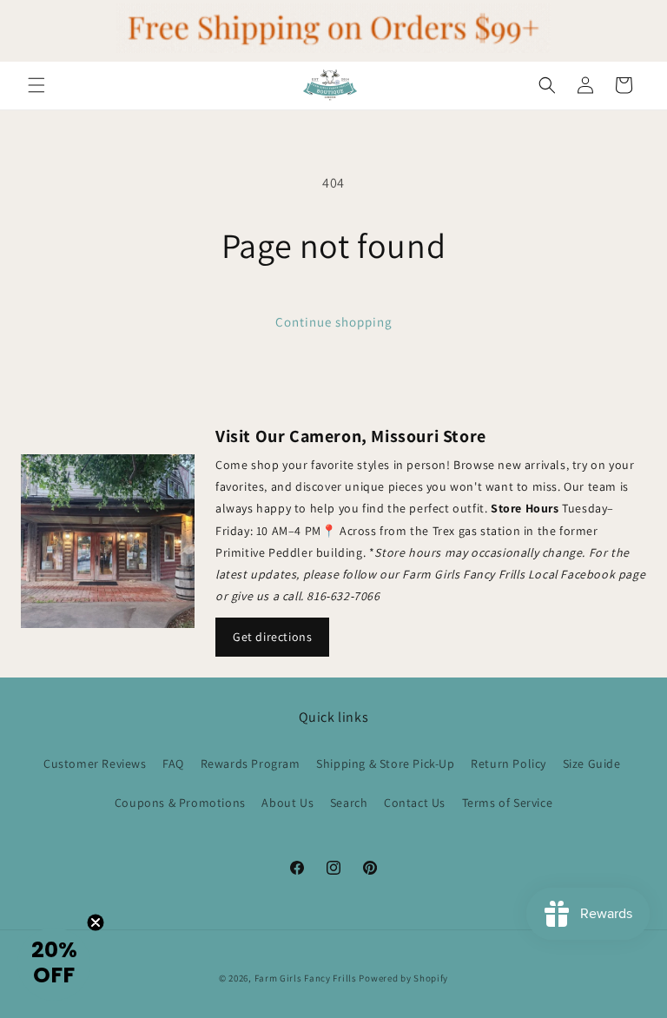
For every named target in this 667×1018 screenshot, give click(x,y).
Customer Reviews (95, 763)
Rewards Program (250, 763)
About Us (287, 802)
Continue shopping (334, 322)
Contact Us (415, 802)
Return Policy (508, 763)
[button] (36, 85)
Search (349, 802)
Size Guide (592, 763)
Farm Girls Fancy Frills (305, 978)
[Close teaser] (95, 922)
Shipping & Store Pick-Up (385, 763)
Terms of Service (507, 802)
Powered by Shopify (403, 978)
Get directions (272, 637)
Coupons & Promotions (180, 802)
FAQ (173, 763)
